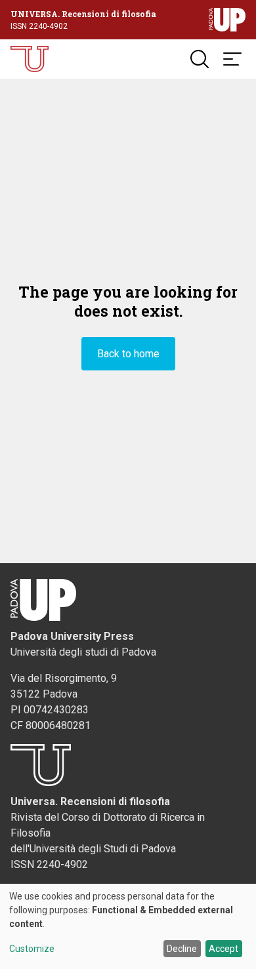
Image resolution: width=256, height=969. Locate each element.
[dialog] (128, 926)
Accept (223, 948)
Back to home (128, 353)
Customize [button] (31, 949)
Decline (182, 948)
